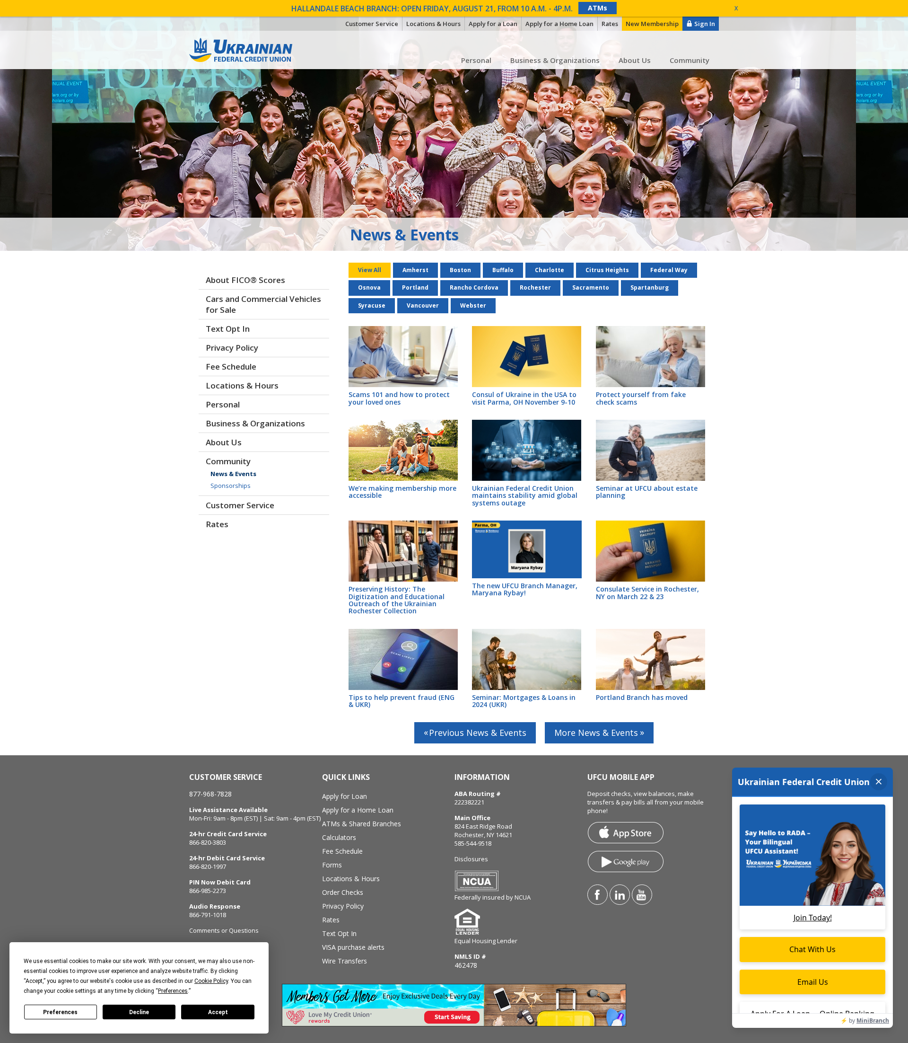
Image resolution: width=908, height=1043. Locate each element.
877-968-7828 (210, 793)
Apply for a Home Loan (357, 809)
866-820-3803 (207, 842)
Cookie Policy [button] (211, 981)
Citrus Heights (607, 270)
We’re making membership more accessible (402, 492)
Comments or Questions (224, 930)
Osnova (369, 287)
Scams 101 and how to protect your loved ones (399, 398)
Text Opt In (228, 328)
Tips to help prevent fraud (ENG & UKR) (401, 701)
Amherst (415, 270)
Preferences (60, 1012)
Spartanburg (649, 287)
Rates (217, 524)
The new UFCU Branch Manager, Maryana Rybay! (524, 589)
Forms (332, 864)
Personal (476, 60)
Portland (415, 287)
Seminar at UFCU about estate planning (647, 492)
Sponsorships (230, 485)
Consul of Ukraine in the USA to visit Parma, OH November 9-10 (524, 398)
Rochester (535, 287)
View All (369, 270)
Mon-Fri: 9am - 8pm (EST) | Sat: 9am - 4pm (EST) (255, 818)
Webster (473, 305)
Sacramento (590, 287)
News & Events (233, 473)
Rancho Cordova (474, 287)
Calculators (339, 837)
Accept (218, 1012)
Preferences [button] (173, 991)
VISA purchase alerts (353, 947)
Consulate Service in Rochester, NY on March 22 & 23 (647, 592)
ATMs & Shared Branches (361, 823)
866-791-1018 (207, 914)
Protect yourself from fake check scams (641, 398)
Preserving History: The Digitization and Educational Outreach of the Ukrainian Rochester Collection (397, 599)
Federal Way (669, 270)
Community (689, 60)
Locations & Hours (242, 385)
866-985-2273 (207, 890)
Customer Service (240, 505)
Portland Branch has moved (642, 697)
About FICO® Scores (245, 279)
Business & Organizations (555, 60)
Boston (460, 270)
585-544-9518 (472, 843)
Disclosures (471, 859)
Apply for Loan (344, 796)
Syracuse (371, 305)
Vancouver (423, 305)
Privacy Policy (232, 347)
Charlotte (549, 270)
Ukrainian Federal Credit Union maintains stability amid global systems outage (524, 495)
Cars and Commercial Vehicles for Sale (263, 304)
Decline (139, 1012)
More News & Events (596, 732)
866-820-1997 (207, 866)
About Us (635, 60)
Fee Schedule (231, 366)
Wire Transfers (344, 960)
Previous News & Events (477, 732)
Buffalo (503, 270)
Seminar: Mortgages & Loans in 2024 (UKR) (524, 701)
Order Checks (342, 892)
